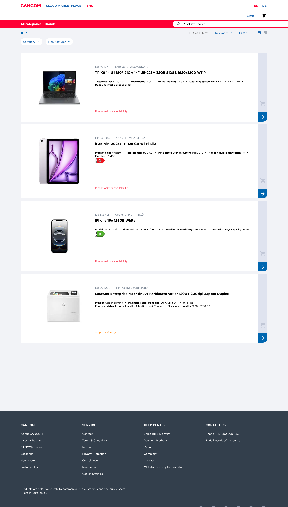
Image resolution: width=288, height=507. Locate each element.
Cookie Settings (92, 474)
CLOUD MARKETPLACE (63, 6)
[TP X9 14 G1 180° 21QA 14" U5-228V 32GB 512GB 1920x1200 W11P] (59, 87)
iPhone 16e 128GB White (115, 220)
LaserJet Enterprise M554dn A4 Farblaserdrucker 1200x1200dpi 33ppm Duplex (162, 294)
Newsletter (89, 467)
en (256, 6)
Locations (27, 454)
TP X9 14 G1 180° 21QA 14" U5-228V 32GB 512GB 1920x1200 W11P (150, 72)
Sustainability (29, 467)
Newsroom (28, 460)
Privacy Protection (94, 454)
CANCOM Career (32, 447)
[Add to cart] (262, 103)
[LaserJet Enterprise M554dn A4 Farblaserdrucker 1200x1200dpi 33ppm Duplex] (59, 308)
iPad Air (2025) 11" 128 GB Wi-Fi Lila (125, 144)
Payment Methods (156, 440)
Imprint (87, 447)
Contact (87, 434)
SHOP (91, 6)
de (264, 6)
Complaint (151, 454)
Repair (148, 447)
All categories (31, 24)
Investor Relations (32, 440)
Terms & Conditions (95, 440)
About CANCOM (32, 434)
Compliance (90, 460)
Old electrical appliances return (164, 467)
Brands (50, 24)
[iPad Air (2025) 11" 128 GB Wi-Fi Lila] (59, 161)
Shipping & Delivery (157, 434)
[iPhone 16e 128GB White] (59, 236)
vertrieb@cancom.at (228, 440)
